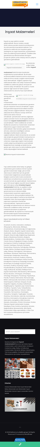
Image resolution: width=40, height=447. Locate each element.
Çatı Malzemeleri (21, 389)
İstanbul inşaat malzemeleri (20, 391)
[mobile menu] (37, 4)
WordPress (28, 434)
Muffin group (23, 432)
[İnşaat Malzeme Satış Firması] (20, 4)
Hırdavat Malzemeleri (11, 387)
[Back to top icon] (20, 427)
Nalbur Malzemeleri (10, 389)
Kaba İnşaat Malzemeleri (24, 387)
